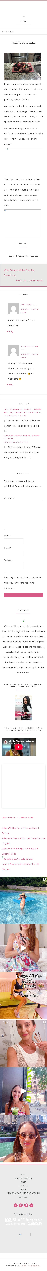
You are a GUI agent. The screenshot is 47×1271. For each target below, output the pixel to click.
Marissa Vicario (23, 7)
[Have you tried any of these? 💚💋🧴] (23, 948)
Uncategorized (32, 256)
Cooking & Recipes (16, 256)
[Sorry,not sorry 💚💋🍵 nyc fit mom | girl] (23, 1091)
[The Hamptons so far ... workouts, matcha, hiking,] (23, 900)
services (23, 1185)
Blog (23, 1182)
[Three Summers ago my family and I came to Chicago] (23, 995)
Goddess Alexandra (29, 346)
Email (7, 548)
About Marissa (23, 1178)
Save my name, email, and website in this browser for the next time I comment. (22, 582)
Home (23, 1174)
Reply (10, 331)
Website (8, 560)
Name (8, 535)
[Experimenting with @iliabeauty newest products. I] (23, 1043)
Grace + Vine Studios (31, 1266)
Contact (24, 1197)
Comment (9, 498)
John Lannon (26, 304)
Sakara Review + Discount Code (17, 817)
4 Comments (23, 243)
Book (23, 1189)
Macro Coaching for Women (23, 1193)
